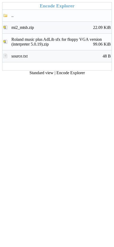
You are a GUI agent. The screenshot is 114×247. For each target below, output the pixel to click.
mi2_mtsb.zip (61, 27)
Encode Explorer (70, 72)
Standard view (41, 72)
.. (12, 15)
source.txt (61, 56)
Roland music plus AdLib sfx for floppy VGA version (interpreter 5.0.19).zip (61, 41)
